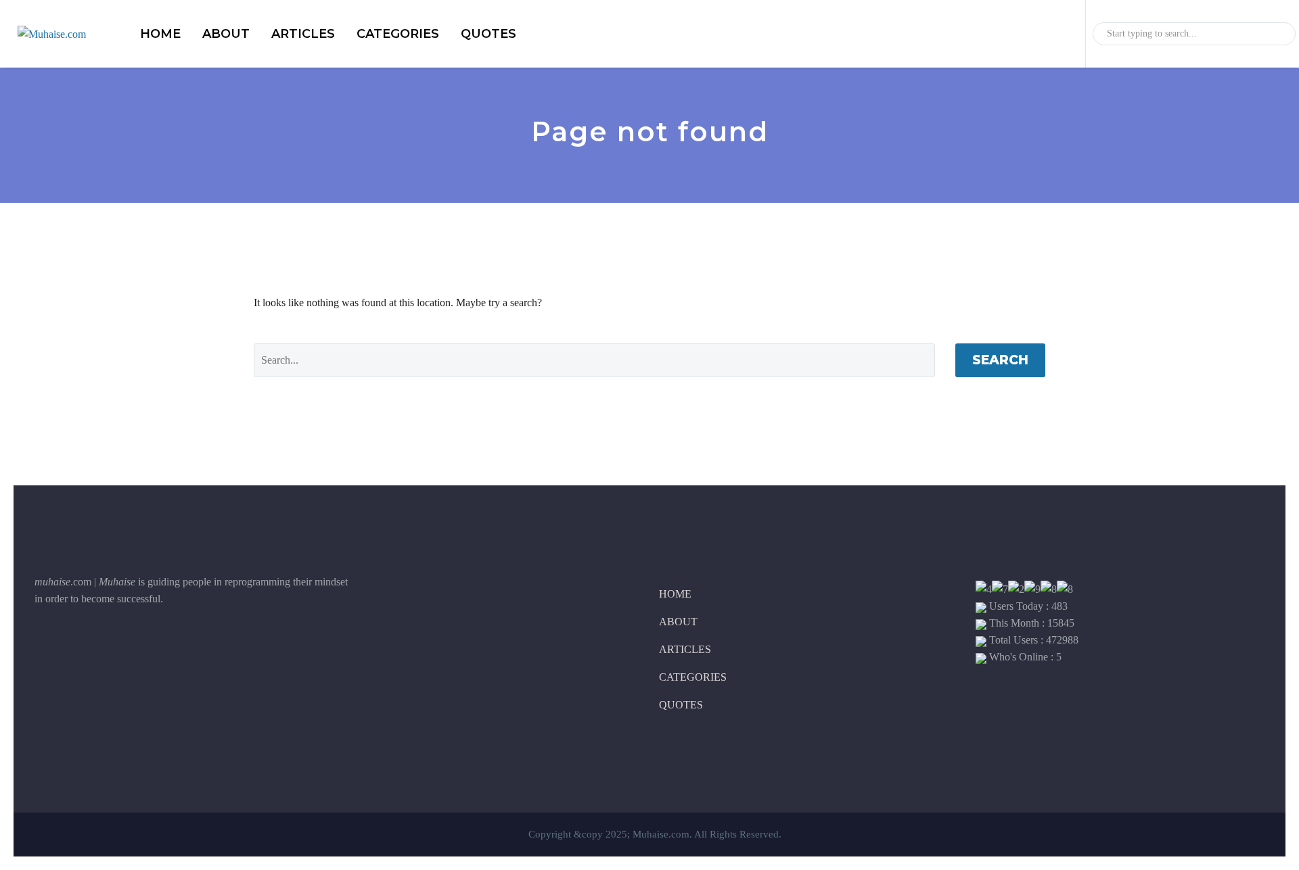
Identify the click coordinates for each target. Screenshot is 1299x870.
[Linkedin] (112, 644)
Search (1000, 360)
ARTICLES (303, 33)
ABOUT (226, 33)
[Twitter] (78, 644)
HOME (160, 33)
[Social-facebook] (45, 644)
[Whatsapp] (146, 644)
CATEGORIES (398, 33)
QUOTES (488, 33)
